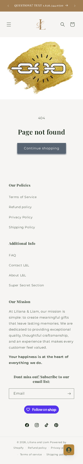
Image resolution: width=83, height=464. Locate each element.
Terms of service (31, 454)
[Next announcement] (75, 6)
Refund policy (20, 207)
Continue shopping (41, 148)
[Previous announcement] (8, 6)
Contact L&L (19, 265)
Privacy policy (60, 447)
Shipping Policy (22, 227)
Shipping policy (57, 454)
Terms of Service (23, 197)
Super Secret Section (26, 285)
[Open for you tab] (69, 449)
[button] (9, 24)
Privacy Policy (21, 217)
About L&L (17, 275)
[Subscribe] (69, 393)
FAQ (12, 255)
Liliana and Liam (38, 442)
